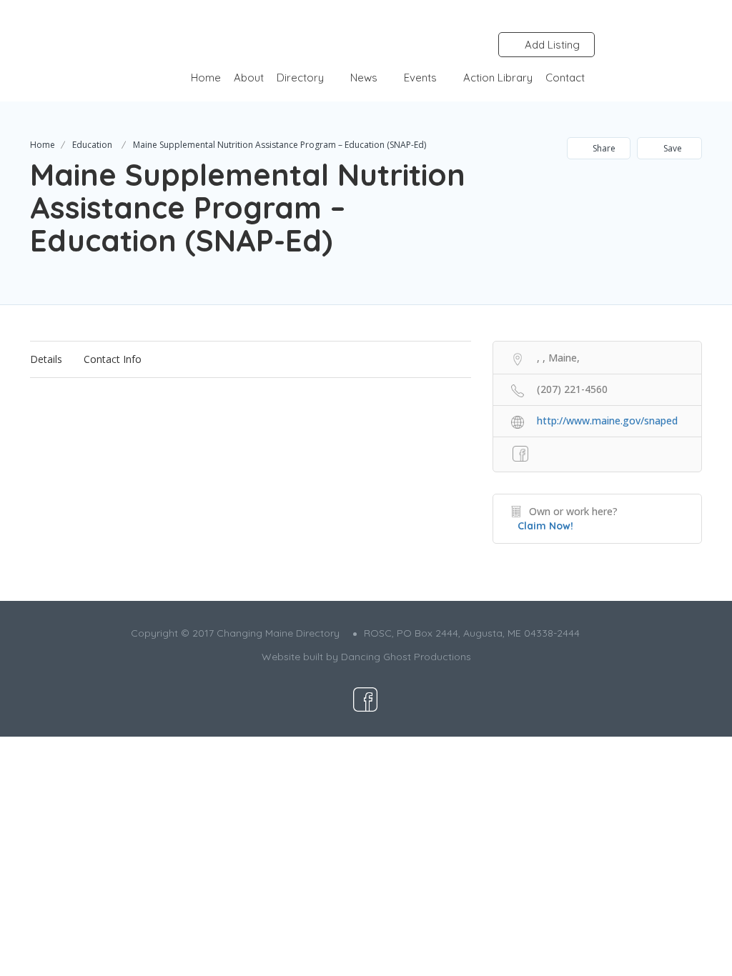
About (249, 77)
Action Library (498, 77)
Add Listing (551, 44)
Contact (565, 77)
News (363, 77)
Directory (300, 77)
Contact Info (113, 359)
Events (420, 77)
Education (92, 145)
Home (206, 77)
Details (46, 359)
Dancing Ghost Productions (406, 656)
